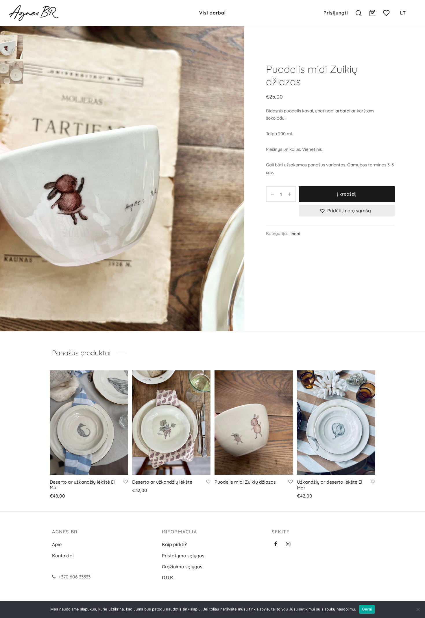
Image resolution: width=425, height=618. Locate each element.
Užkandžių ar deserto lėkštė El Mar (329, 484)
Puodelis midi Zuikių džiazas (245, 482)
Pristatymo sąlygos (183, 555)
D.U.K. (168, 577)
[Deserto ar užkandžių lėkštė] (171, 422)
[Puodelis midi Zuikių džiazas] (254, 422)
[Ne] (418, 609)
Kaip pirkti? (174, 544)
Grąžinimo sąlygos (182, 566)
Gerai (367, 609)
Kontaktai (63, 555)
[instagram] (288, 544)
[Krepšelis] (372, 13)
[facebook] (276, 544)
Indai (295, 233)
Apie (57, 544)
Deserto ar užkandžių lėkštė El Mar (82, 484)
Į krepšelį (346, 194)
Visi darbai (212, 13)
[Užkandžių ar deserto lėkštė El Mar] (336, 422)
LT (403, 13)
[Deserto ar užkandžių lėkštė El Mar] (89, 422)
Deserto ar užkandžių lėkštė (162, 482)
